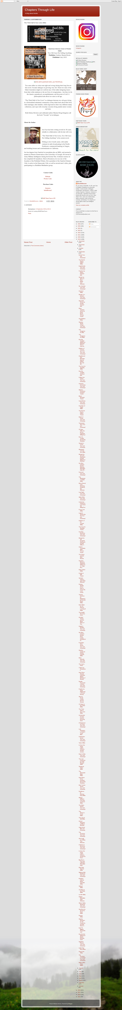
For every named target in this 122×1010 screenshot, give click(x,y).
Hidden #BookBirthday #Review (82, 899)
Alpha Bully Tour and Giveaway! (82, 498)
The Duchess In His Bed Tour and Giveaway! (82, 957)
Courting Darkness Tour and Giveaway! (82, 534)
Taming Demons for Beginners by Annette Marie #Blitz (82, 598)
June (80, 973)
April (80, 978)
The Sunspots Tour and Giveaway (82, 834)
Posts (91, 224)
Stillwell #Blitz (81, 887)
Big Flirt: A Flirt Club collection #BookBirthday (82, 862)
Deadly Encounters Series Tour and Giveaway (82, 684)
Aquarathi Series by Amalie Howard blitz (82, 303)
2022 (79, 232)
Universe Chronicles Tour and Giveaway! (82, 385)
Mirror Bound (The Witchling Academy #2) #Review (82, 487)
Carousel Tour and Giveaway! (82, 473)
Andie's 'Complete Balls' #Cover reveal (82, 549)
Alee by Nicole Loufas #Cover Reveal (81, 699)
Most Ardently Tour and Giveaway (82, 660)
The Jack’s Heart (81, 664)
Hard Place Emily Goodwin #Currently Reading (82, 780)
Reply (29, 213)
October (81, 248)
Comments (93, 227)
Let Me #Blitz (82, 894)
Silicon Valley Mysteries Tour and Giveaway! (82, 905)
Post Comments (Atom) (37, 245)
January (81, 986)
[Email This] (47, 201)
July (80, 971)
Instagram (78, 48)
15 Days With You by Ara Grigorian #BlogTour (82, 432)
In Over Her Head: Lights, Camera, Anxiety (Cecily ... (82, 749)
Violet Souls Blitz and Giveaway (82, 829)
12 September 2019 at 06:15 (43, 209)
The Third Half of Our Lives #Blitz (82, 711)
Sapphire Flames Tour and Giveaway (82, 943)
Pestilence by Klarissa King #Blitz (82, 793)
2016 (79, 994)
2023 (79, 230)
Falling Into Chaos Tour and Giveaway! (82, 379)
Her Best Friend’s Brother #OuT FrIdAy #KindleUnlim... (82, 636)
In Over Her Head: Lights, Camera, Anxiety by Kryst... (82, 854)
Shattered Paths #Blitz (81, 768)
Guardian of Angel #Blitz (82, 407)
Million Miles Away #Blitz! (82, 964)
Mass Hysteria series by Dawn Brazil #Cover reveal (82, 312)
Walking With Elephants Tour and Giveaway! (82, 874)
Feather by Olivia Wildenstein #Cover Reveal (82, 691)
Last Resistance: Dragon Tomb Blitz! (82, 731)
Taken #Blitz (82, 743)
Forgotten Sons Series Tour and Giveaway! (82, 645)
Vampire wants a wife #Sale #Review (82, 580)
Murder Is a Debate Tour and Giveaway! (82, 296)
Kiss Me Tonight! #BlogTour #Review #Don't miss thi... (82, 343)
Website (47, 176)
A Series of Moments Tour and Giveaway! (82, 847)
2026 (79, 224)
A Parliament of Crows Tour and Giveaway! (82, 725)
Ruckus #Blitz (81, 916)
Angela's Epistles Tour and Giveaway (82, 628)
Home (48, 242)
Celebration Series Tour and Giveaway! (82, 738)
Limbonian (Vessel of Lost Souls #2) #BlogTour (82, 504)
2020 (79, 237)
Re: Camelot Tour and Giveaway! (82, 287)
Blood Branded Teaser (81, 397)
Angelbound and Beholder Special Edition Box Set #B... (82, 360)
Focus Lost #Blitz (82, 510)
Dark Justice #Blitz (82, 570)
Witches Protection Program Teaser (82, 392)
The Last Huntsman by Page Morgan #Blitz (82, 761)
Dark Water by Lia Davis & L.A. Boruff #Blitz (82, 607)
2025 (79, 226)
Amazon (48, 188)
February (81, 982)
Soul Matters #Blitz (82, 319)
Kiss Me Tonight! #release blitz (82, 373)
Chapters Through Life (40, 9)
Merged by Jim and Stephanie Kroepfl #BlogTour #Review (82, 458)
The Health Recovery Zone (82, 614)
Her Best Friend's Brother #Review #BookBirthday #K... (82, 467)
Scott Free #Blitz (81, 952)
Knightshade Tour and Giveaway (82, 267)
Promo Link (48, 179)
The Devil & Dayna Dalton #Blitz (82, 262)
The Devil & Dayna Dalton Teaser (82, 412)
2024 (79, 228)
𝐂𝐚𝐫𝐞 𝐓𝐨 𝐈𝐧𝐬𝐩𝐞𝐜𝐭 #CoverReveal (82, 930)
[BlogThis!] (49, 201)
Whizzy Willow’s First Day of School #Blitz (82, 800)
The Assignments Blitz (82, 331)
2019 (79, 239)
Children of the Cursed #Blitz (81, 522)
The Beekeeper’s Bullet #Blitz (82, 479)
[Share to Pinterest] (53, 201)
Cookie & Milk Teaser (81, 575)
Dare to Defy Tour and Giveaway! (82, 755)
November (82, 244)
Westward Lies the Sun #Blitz (82, 451)
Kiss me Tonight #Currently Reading (82, 439)
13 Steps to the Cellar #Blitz (82, 705)
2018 (79, 990)
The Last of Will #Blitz (82, 818)
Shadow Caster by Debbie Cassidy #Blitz (82, 653)
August (81, 968)
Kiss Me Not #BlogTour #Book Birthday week (82, 937)
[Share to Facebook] (52, 201)
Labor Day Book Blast (82, 948)
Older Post (68, 242)
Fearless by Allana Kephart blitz (82, 273)
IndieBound (48, 190)
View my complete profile (82, 205)
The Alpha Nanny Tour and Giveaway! (82, 807)
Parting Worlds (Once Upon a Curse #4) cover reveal (82, 588)
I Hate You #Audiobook (82, 669)
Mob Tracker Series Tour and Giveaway (82, 787)
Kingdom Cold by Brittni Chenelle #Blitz (82, 881)
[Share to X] (50, 201)
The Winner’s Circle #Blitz (82, 813)
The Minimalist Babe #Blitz (82, 773)
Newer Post (28, 242)
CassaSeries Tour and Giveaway (82, 402)
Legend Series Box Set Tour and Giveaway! (82, 515)
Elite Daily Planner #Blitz (81, 869)
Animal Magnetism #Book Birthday (82, 823)
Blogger (70, 1003)
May (80, 976)
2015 (79, 996)
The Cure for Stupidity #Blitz (82, 368)
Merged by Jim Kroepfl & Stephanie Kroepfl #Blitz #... (82, 541)
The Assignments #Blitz (82, 336)
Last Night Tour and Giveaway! (82, 494)
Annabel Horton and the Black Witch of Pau (81, 621)
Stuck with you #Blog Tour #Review (82, 840)
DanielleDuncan (82, 183)
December (82, 241)
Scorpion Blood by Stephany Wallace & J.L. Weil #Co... (82, 564)
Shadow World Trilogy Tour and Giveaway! (82, 325)
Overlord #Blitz (81, 291)
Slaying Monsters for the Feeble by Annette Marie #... (82, 922)
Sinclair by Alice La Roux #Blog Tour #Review (81, 281)
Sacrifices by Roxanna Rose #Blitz (82, 911)
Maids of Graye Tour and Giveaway (82, 419)
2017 (79, 992)
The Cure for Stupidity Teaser (82, 528)
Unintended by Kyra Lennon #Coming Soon (82, 718)
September (82, 251)
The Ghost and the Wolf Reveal (81, 556)
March (81, 980)
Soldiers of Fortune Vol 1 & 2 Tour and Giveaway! (82, 351)
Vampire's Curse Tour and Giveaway (82, 445)
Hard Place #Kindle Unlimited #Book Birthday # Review (82, 676)
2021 (79, 235)
